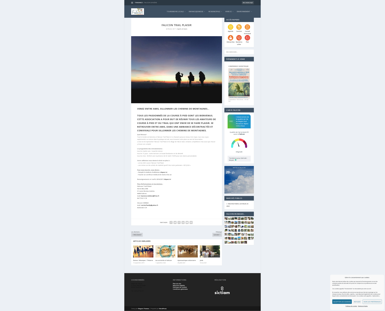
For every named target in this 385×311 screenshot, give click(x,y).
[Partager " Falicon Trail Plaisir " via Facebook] (171, 222)
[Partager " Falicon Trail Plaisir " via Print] (191, 222)
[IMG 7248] (235, 223)
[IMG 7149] (242, 243)
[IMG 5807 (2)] (232, 231)
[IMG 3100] (239, 219)
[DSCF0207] (242, 239)
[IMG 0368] (245, 235)
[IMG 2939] (245, 219)
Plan (247, 42)
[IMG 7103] (229, 227)
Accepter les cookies (342, 302)
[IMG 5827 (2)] (252, 227)
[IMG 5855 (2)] (232, 223)
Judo (201, 260)
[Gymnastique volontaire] (188, 251)
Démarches (231, 42)
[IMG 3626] (232, 235)
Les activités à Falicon (163, 260)
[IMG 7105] (226, 227)
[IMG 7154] (235, 243)
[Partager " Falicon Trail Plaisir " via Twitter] (175, 222)
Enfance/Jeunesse (196, 12)
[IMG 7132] (249, 223)
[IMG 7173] (229, 243)
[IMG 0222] (226, 239)
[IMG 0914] (235, 235)
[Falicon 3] (235, 239)
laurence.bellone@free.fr (150, 196)
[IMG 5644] (252, 231)
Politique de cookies (351, 306)
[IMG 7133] (245, 223)
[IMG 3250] (235, 219)
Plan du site (177, 284)
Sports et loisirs (182, 29)
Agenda (230, 31)
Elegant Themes (143, 308)
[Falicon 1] (239, 239)
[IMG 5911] (242, 227)
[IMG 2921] (226, 219)
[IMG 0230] (249, 235)
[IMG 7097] (232, 227)
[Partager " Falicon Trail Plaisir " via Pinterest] (179, 222)
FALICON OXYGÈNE (150, 3)
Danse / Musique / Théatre (143, 260)
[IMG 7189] (226, 243)
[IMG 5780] (235, 231)
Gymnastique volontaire (187, 260)
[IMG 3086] (242, 219)
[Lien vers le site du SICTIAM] (222, 297)
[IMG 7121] (252, 223)
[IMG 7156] (232, 243)
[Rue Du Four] (229, 219)
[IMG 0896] (239, 235)
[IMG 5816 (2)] (226, 231)
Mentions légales (363, 306)
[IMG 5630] (229, 235)
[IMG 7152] (239, 243)
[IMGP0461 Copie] (252, 239)
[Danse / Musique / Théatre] (143, 251)
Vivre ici (228, 12)
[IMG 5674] (245, 231)
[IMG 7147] (245, 243)
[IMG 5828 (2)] (249, 227)
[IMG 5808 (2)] (229, 231)
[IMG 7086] (235, 227)
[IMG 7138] (242, 223)
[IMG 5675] (242, 231)
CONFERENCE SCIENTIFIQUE (238, 66)
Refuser (357, 302)
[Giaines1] (229, 223)
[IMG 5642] (226, 235)
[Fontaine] (232, 239)
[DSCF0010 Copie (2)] (245, 239)
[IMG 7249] (239, 223)
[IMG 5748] (239, 231)
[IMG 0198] (229, 239)
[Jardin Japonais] (232, 219)
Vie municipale (214, 12)
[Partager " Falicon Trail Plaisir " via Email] (187, 222)
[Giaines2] (226, 223)
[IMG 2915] (249, 219)
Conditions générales (180, 289)
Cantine (239, 31)
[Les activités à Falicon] (165, 251)
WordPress (163, 308)
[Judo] (210, 251)
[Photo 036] (249, 239)
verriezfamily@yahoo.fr (149, 205)
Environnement (243, 12)
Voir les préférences (372, 302)
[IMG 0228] (252, 235)
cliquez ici (164, 172)
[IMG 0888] (242, 235)
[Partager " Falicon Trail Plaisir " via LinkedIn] (183, 222)
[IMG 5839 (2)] (245, 227)
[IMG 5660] (249, 231)
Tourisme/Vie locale (175, 12)
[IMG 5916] (239, 227)
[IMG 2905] (252, 219)
